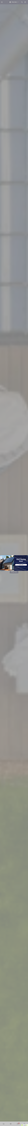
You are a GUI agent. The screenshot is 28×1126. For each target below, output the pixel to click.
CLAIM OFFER (21, 564)
